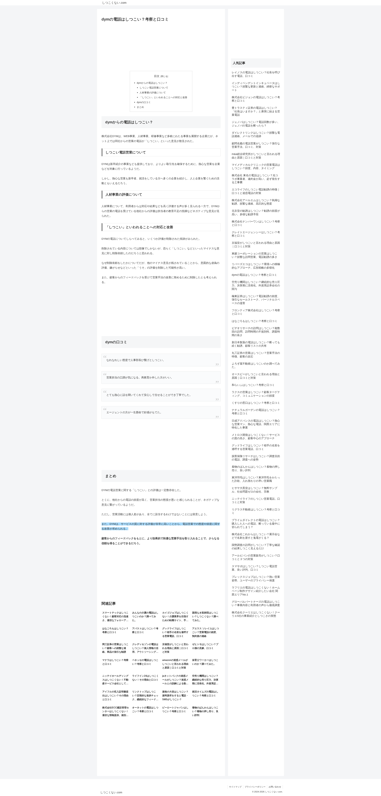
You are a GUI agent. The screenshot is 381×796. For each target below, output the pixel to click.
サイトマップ (235, 787)
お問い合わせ (275, 787)
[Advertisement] (161, 45)
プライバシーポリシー (255, 787)
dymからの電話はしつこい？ (152, 82)
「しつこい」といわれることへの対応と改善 (163, 97)
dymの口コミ (144, 102)
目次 (156, 76)
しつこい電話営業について (154, 87)
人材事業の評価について (153, 92)
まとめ (140, 107)
